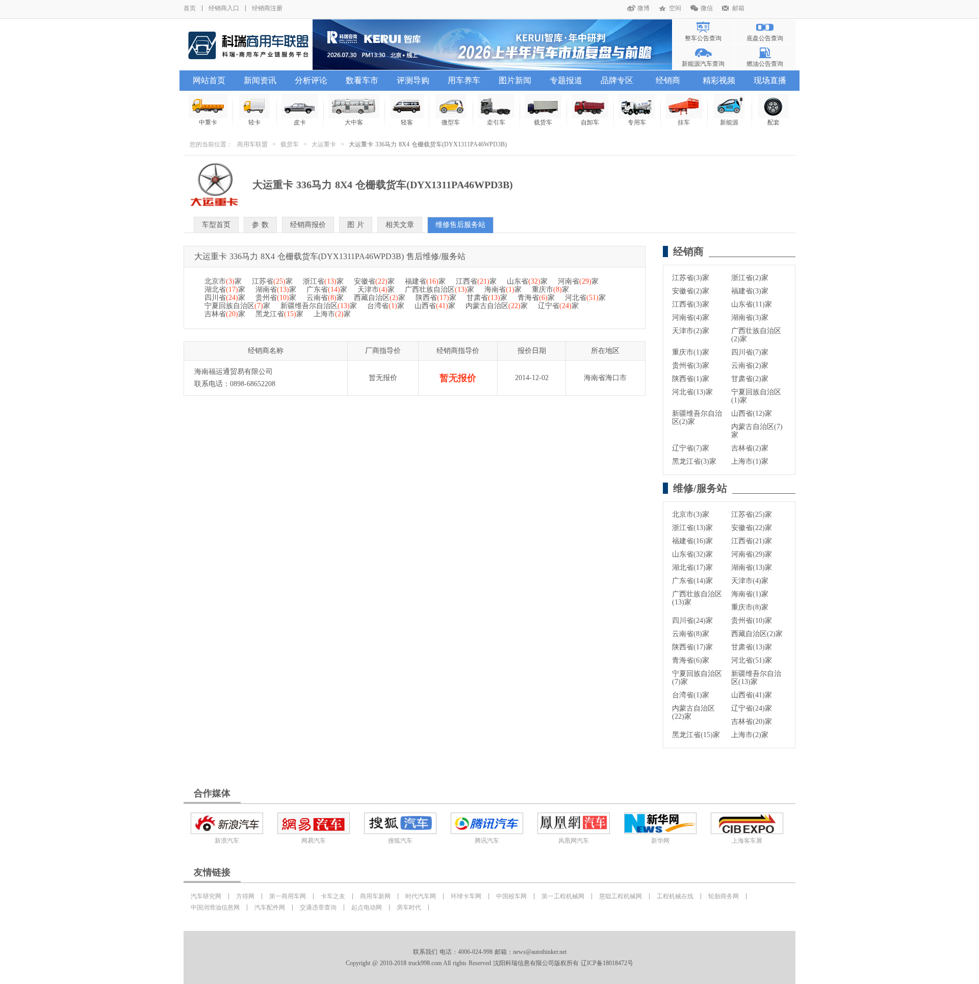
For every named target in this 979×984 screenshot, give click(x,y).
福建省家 (425, 281)
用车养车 (464, 80)
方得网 (245, 896)
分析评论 (311, 80)
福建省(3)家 (749, 291)
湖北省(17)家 (692, 567)
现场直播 (770, 80)
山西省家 (435, 306)
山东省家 (527, 281)
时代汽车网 (420, 896)
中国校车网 (511, 896)
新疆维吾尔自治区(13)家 (756, 678)
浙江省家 (323, 281)
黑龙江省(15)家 (696, 735)
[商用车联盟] (248, 44)
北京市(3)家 (690, 514)
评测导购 (413, 80)
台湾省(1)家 (690, 695)
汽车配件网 (269, 907)
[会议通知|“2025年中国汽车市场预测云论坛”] (492, 44)
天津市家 (376, 289)
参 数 (260, 225)
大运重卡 (324, 144)
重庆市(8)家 (749, 607)
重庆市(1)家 (690, 352)
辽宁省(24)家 (751, 708)
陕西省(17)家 (692, 647)
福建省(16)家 (692, 541)
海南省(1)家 (749, 594)
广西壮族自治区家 (439, 289)
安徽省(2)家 (690, 291)
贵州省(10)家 (751, 620)
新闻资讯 (260, 80)
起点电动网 (366, 907)
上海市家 (332, 314)
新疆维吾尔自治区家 (318, 306)
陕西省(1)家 (690, 379)
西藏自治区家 (379, 297)
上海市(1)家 (749, 461)
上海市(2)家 (749, 735)
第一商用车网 (287, 896)
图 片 (355, 225)
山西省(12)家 (751, 413)
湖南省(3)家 (749, 317)
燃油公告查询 (764, 63)
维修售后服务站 (460, 225)
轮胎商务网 (723, 896)
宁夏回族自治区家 (237, 306)
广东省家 (326, 289)
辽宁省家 (558, 306)
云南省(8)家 (690, 634)
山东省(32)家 (692, 554)
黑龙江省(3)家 (694, 461)
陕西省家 (436, 297)
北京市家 (223, 281)
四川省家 (224, 297)
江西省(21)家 (751, 541)
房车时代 (409, 907)
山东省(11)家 (751, 304)
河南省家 (578, 281)
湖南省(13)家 (751, 567)
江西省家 (476, 281)
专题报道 (566, 80)
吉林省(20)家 (751, 721)
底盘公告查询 (764, 38)
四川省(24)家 (692, 620)
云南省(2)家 (749, 365)
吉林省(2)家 (749, 448)
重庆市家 (550, 289)
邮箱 (738, 8)
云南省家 (325, 297)
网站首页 (209, 80)
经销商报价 (308, 225)
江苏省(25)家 (751, 514)
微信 (707, 8)
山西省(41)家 (751, 695)
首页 (190, 8)
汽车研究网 (206, 896)
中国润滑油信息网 (215, 907)
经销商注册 (267, 8)
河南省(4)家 (690, 317)
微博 (643, 8)
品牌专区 (617, 80)
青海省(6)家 (690, 660)
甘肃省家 (487, 297)
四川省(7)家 (749, 352)
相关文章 (399, 225)
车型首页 (216, 225)
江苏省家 (272, 281)
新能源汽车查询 (703, 63)
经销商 (668, 80)
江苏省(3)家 (690, 278)
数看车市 (362, 80)
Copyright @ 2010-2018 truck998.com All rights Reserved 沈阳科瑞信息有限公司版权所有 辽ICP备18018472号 (489, 963)
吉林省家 (224, 314)
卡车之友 (333, 896)
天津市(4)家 (749, 581)
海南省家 (503, 289)
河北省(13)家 (692, 392)
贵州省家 (275, 297)
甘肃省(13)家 (751, 647)
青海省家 (536, 297)
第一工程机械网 (563, 896)
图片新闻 (515, 80)
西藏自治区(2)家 (757, 634)
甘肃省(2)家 (749, 379)
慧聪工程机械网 (620, 896)
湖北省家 (224, 289)
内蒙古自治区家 (497, 306)
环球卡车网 (466, 896)
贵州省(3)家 (690, 365)
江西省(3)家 (690, 304)
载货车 (289, 144)
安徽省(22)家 (751, 528)
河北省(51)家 (751, 660)
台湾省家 (385, 306)
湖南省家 (275, 289)
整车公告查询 (703, 38)
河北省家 (585, 297)
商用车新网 (375, 896)
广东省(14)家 (692, 581)
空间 (675, 8)
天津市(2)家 (690, 331)
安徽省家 (374, 281)
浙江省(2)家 (749, 278)
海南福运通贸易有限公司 (233, 371)
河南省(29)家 (751, 554)
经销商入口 (224, 8)
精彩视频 (719, 80)
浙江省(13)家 (692, 528)
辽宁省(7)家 (690, 448)
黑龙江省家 (279, 314)
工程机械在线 (675, 896)
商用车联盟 (252, 144)
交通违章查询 (318, 907)
